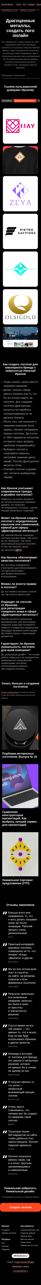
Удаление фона (26, 1236)
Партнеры (5, 1246)
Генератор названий (28, 1233)
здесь (18, 549)
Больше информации (9, 692)
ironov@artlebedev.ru (20, 1271)
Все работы (7, 101)
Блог (3, 1243)
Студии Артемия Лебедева (24, 1262)
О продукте (6, 1230)
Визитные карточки (27, 1239)
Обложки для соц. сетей (29, 1245)
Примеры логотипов (9, 1233)
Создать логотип (21, 1207)
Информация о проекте (20, 1266)
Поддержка (6, 1249)
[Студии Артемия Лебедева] (20, 1256)
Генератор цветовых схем (30, 1230)
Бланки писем (26, 1242)
